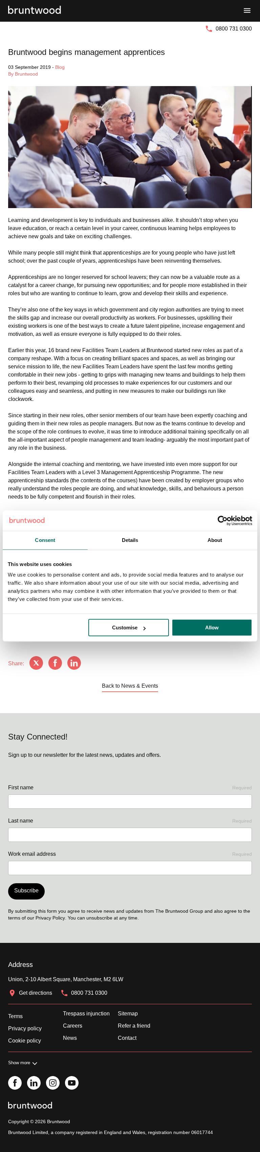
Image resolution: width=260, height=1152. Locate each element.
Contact (127, 1038)
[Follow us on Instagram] (53, 1083)
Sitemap (128, 1013)
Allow (212, 627)
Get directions (35, 993)
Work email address (130, 854)
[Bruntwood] (34, 11)
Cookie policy (24, 1041)
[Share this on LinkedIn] (74, 663)
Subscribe (26, 890)
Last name (130, 821)
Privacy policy (25, 1028)
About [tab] (215, 540)
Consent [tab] (45, 540)
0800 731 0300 (234, 29)
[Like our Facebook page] (15, 1083)
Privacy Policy (50, 918)
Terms (15, 1016)
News (70, 1038)
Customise (124, 627)
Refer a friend (134, 1026)
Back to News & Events (130, 686)
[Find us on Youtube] (72, 1083)
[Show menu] (247, 11)
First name (130, 787)
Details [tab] (130, 540)
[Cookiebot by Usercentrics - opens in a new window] (222, 521)
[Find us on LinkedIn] (34, 1083)
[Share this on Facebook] (55, 663)
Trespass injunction (86, 1013)
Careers (72, 1026)
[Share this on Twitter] (36, 663)
